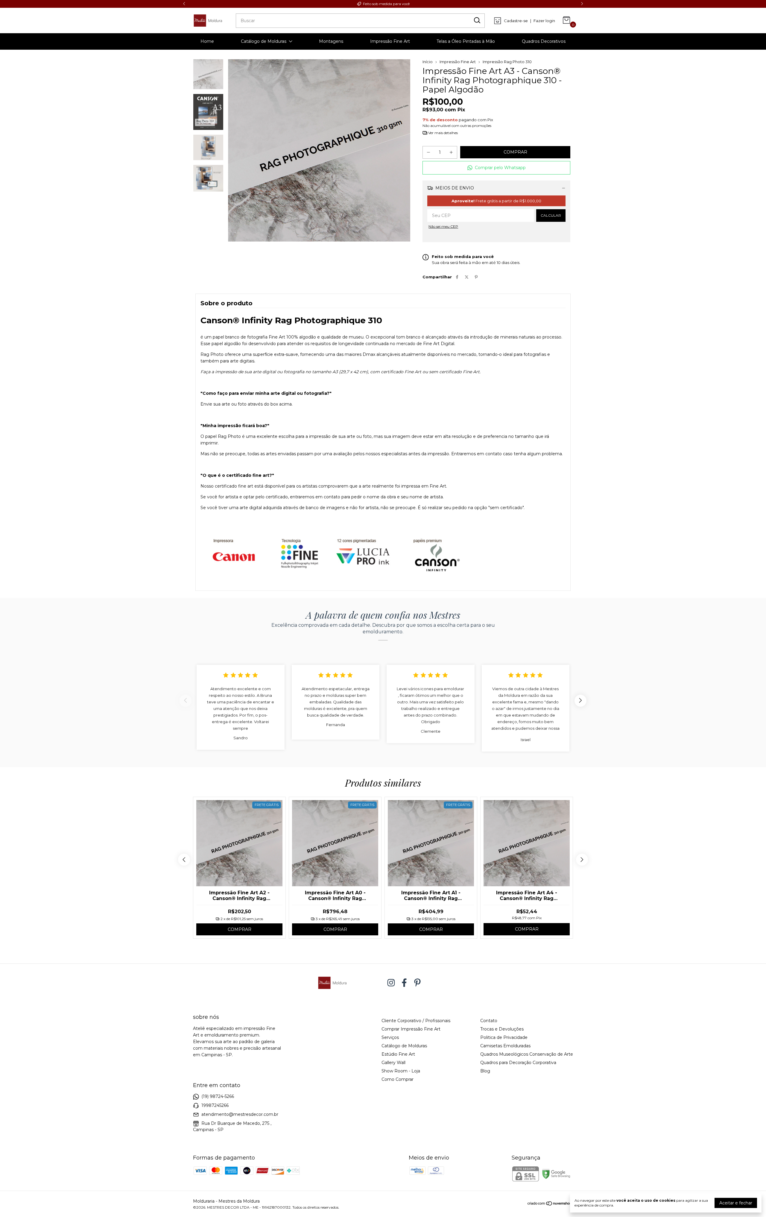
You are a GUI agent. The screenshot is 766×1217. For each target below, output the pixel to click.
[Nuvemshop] (550, 1204)
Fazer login (544, 20)
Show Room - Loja (401, 1071)
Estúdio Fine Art (398, 1054)
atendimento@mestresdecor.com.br (239, 1114)
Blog (485, 1071)
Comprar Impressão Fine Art (411, 1029)
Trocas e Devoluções (502, 1029)
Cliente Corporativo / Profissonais (416, 1020)
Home (207, 41)
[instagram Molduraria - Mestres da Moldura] (391, 983)
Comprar (239, 929)
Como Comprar (398, 1079)
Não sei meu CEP (443, 226)
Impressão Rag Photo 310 (507, 61)
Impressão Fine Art (390, 41)
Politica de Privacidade (504, 1037)
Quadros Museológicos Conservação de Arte (526, 1054)
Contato (488, 1020)
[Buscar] (477, 20)
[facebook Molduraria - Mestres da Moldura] (404, 983)
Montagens (331, 41)
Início (427, 61)
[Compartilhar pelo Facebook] (457, 277)
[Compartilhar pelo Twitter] (466, 277)
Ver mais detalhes (442, 132)
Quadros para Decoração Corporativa (518, 1062)
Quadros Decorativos (544, 41)
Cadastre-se (516, 20)
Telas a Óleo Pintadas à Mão (466, 41)
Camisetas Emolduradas (505, 1045)
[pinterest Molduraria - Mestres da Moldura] (417, 983)
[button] (496, 167)
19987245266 (215, 1105)
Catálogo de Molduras (263, 41)
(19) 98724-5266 (217, 1096)
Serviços (390, 1037)
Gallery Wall (393, 1062)
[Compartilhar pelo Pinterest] (476, 277)
